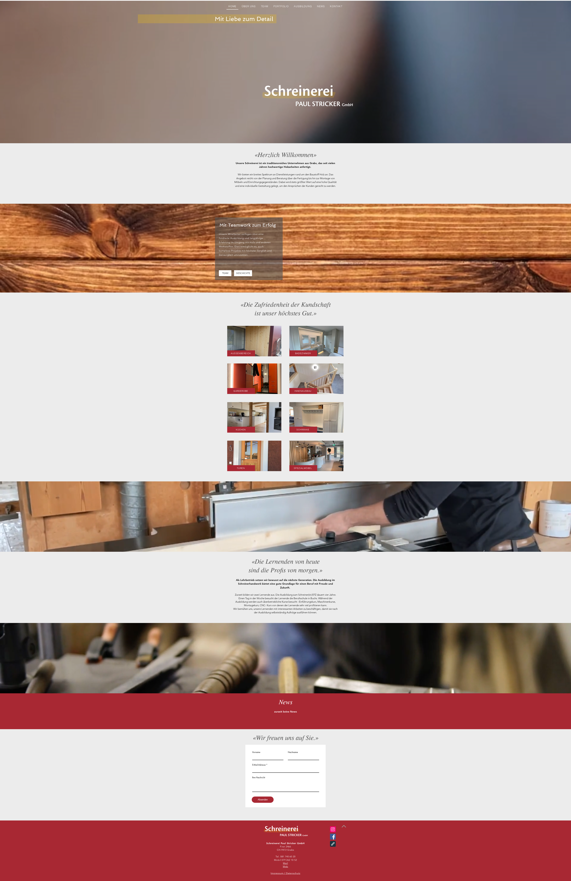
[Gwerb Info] (333, 844)
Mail (285, 863)
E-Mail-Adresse (259, 765)
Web (285, 866)
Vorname (256, 752)
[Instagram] (333, 829)
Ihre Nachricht (258, 777)
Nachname (293, 752)
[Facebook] (333, 837)
